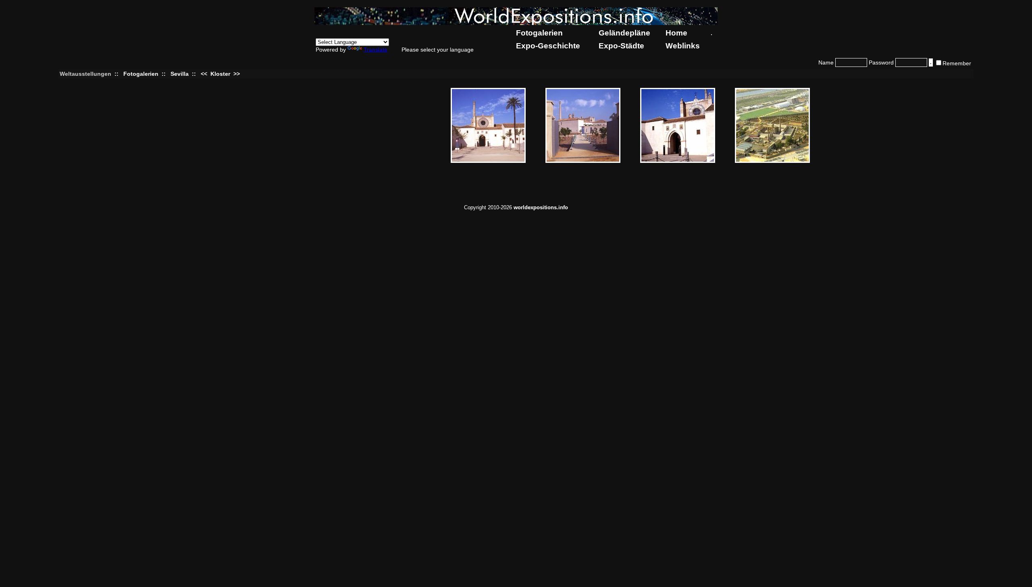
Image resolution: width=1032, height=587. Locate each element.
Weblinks (683, 46)
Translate (375, 49)
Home (676, 33)
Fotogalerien (539, 33)
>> (236, 74)
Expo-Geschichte (548, 46)
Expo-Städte (621, 46)
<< (205, 74)
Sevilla (180, 74)
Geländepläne (624, 33)
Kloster (220, 74)
